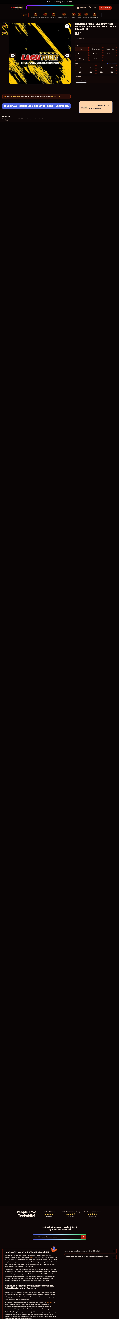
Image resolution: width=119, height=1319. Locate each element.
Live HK (31, 1257)
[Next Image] (67, 55)
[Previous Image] (12, 55)
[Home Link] (17, 7)
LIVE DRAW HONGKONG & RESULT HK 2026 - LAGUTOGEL (36, 106)
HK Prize (49, 1302)
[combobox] (48, 8)
